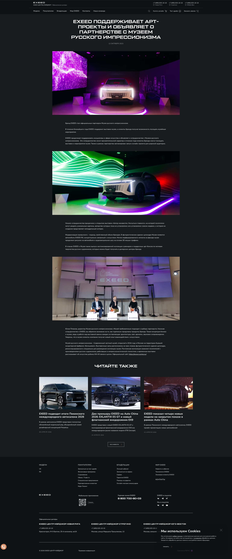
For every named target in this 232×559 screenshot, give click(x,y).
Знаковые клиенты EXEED (165, 474)
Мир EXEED (74, 11)
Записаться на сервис (124, 472)
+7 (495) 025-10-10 (160, 3)
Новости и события (162, 469)
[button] (221, 530)
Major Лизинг (82, 486)
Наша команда (99, 11)
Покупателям (48, 11)
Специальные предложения (88, 480)
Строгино (174, 5)
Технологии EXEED (162, 472)
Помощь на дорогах (124, 480)
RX (40, 472)
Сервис (119, 474)
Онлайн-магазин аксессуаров (127, 483)
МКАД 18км (190, 5)
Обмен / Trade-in (84, 477)
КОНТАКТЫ (160, 479)
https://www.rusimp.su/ (137, 354)
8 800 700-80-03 (129, 498)
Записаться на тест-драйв (87, 469)
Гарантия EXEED (122, 477)
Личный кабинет (123, 469)
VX (40, 469)
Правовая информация (86, 551)
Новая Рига (158, 5)
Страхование (82, 474)
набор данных (177, 536)
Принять (166, 546)
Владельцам (62, 11)
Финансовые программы (86, 472)
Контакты (86, 11)
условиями (197, 538)
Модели (36, 11)
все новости (114, 444)
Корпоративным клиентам (87, 483)
